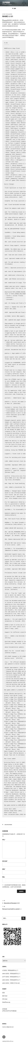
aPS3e (4, 1011)
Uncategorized (8, 824)
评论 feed (4, 999)
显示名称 (5, 861)
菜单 (15, 8)
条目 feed (4, 996)
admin (10, 14)
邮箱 (3, 869)
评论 (3, 839)
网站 (3, 877)
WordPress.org (6, 1002)
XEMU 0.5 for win (14, 983)
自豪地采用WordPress (7, 1041)
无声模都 (6, 2)
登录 (3, 992)
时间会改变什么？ (13, 970)
